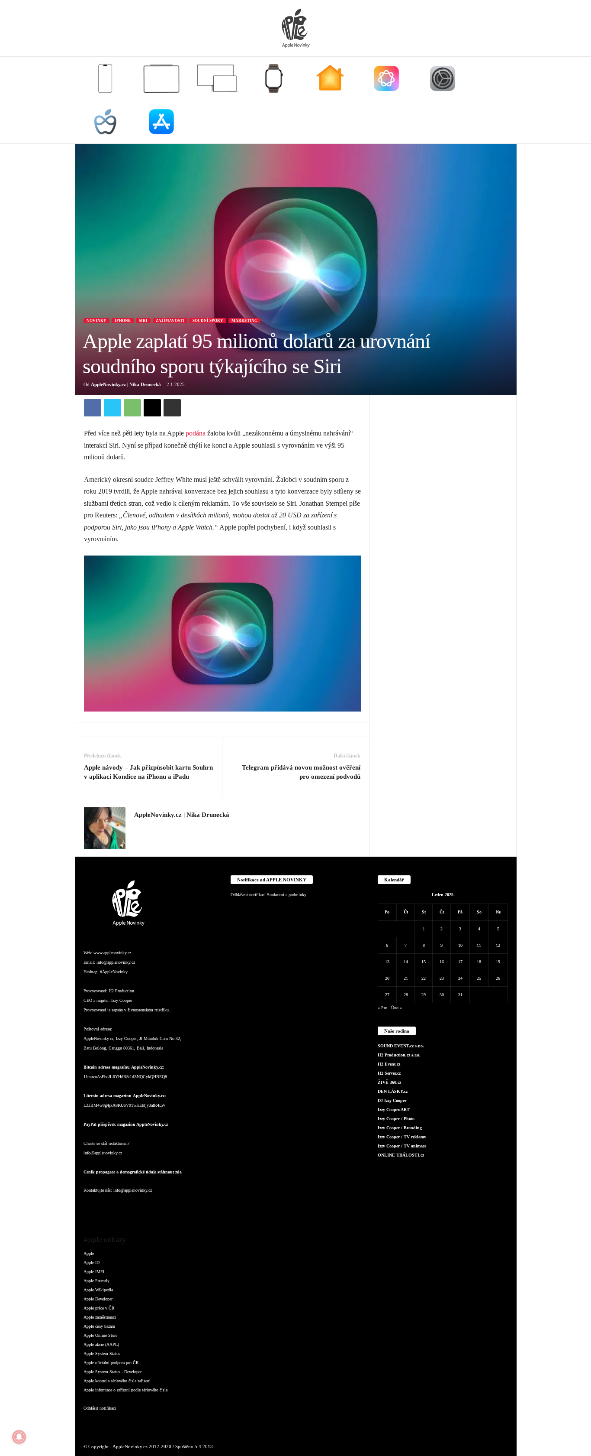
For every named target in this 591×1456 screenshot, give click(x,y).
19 (498, 961)
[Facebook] (92, 407)
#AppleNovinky (114, 971)
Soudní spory (208, 320)
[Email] (152, 407)
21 (406, 978)
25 (479, 978)
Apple (89, 1253)
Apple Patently (96, 1280)
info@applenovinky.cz (115, 962)
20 (387, 978)
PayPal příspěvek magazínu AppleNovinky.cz (126, 1124)
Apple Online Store (100, 1335)
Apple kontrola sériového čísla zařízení (117, 1380)
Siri (143, 320)
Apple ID (92, 1262)
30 (442, 994)
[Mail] (144, 1207)
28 (406, 994)
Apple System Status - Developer (112, 1371)
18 (479, 961)
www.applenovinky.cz (112, 952)
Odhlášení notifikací (248, 894)
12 (498, 945)
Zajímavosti (170, 320)
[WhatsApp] (132, 407)
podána (196, 433)
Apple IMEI (94, 1271)
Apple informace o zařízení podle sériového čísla (125, 1390)
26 (498, 978)
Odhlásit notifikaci (100, 1408)
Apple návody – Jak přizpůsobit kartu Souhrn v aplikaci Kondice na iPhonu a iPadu (148, 772)
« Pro (382, 1007)
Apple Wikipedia (98, 1289)
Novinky (96, 320)
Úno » (396, 1007)
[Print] (172, 407)
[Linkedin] (126, 1207)
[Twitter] (112, 407)
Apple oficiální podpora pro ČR (111, 1362)
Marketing (244, 320)
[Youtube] (195, 1207)
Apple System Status (102, 1353)
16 (442, 961)
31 (460, 994)
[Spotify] (161, 1207)
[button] (503, 100)
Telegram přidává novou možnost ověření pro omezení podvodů (301, 772)
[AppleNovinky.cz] (295, 28)
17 (460, 961)
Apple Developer (98, 1299)
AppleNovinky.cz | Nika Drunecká (126, 384)
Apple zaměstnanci (100, 1317)
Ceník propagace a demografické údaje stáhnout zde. (133, 1172)
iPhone (123, 320)
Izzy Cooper (121, 1000)
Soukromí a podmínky (286, 894)
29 (423, 994)
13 (387, 961)
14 (406, 961)
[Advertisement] (443, 525)
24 (460, 978)
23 (442, 978)
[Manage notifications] (19, 1437)
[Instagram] (139, 828)
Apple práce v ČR (99, 1308)
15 (423, 961)
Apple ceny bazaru (99, 1326)
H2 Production (121, 990)
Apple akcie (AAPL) (101, 1344)
